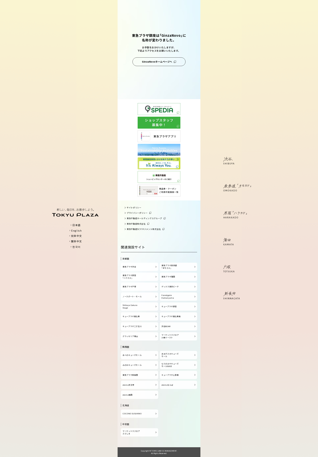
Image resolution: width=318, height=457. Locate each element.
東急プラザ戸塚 (129, 286)
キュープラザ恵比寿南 (171, 316)
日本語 (76, 225)
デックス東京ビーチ (170, 286)
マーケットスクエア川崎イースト (170, 336)
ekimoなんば (167, 385)
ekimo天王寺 (128, 385)
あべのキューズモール (132, 355)
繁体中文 (76, 241)
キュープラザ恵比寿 (131, 316)
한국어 (76, 246)
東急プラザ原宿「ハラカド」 (129, 276)
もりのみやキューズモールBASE (170, 365)
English (76, 230)
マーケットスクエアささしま (131, 432)
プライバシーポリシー (137, 212)
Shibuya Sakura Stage (130, 306)
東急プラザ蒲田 (168, 276)
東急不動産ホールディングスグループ (144, 218)
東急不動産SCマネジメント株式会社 (144, 229)
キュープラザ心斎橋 (170, 375)
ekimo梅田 (127, 394)
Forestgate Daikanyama (167, 296)
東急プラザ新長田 (130, 375)
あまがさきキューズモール (170, 355)
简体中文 (76, 236)
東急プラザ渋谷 (129, 266)
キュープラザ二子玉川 (132, 326)
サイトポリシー (134, 207)
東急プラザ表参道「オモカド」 (169, 266)
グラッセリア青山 (130, 336)
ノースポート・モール (132, 296)
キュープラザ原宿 (169, 306)
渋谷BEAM (166, 326)
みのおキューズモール (132, 365)
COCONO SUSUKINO (132, 413)
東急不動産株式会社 (136, 223)
